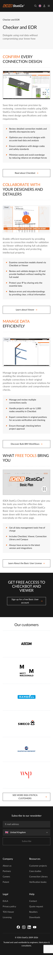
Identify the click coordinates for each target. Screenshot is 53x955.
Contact (33, 901)
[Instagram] (23, 927)
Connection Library (38, 877)
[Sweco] (26, 724)
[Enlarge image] (44, 93)
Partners (7, 871)
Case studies (35, 871)
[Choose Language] (40, 5)
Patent (6, 882)
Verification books (37, 882)
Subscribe (26, 841)
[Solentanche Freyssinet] (26, 749)
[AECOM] (26, 644)
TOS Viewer (8, 912)
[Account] (44, 5)
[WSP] (26, 775)
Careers (6, 877)
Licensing (7, 917)
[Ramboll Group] (26, 697)
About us (7, 866)
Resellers (33, 912)
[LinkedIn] (29, 927)
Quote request (36, 906)
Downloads (34, 917)
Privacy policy (9, 906)
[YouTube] (34, 927)
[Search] (35, 5)
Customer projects (38, 866)
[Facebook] (18, 927)
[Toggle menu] (48, 5)
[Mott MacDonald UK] (26, 670)
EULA (5, 901)
